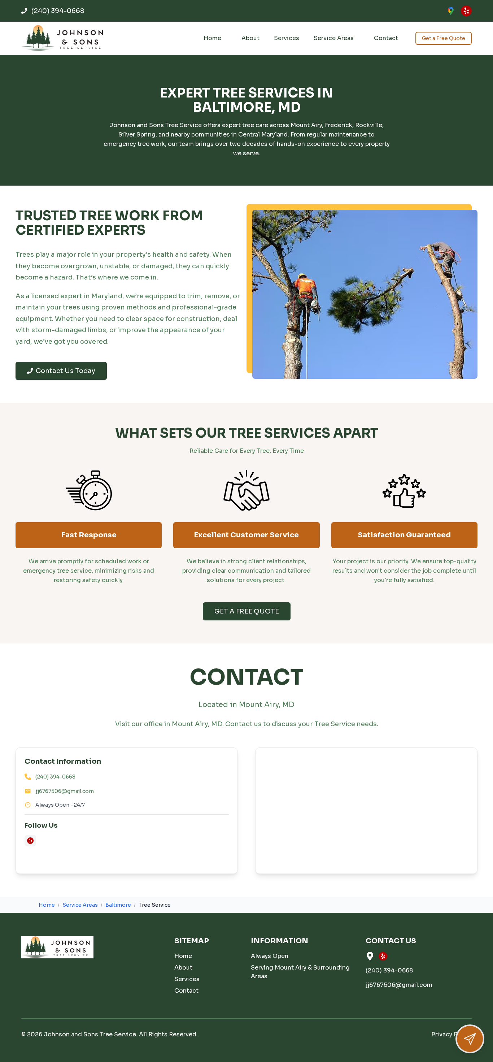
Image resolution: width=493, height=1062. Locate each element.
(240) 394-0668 (55, 776)
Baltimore (118, 905)
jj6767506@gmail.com (64, 791)
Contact (386, 38)
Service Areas (334, 38)
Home (212, 38)
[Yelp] (466, 10)
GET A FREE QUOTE (246, 611)
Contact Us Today (65, 371)
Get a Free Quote (443, 38)
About (250, 38)
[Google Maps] (451, 11)
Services (286, 38)
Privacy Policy (451, 1034)
